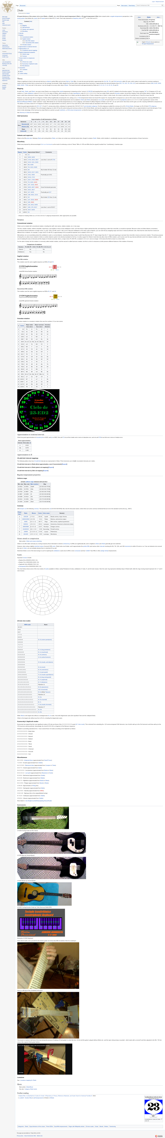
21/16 (155, 83)
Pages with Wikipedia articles (76, 1126)
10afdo (42, 795)
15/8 (152, 83)
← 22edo (139, 17)
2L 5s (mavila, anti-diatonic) (45, 662)
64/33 (33, 209)
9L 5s (39, 692)
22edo (97, 543)
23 (109, 85)
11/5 (131, 83)
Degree (20, 152)
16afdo (41, 798)
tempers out (23, 508)
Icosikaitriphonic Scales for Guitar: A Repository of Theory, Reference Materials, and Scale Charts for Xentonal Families (58, 1095)
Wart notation (34, 484)
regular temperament (116, 16)
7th (110, 81)
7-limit (79, 97)
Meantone (44, 773)
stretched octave (38, 546)
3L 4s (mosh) (41, 667)
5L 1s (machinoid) (43, 652)
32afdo (40, 762)
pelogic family (104, 550)
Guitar (96, 1126)
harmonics (119, 81)
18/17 (36, 159)
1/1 (29, 154)
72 (63, 437)
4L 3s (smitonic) (42, 654)
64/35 (36, 204)
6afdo (39, 767)
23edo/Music (29, 1087)
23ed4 (94, 138)
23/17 (29, 179)
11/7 (134, 83)
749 (100, 437)
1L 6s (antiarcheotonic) (44, 657)
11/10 (29, 162)
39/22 (32, 202)
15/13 (31, 167)
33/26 (33, 174)
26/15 (32, 199)
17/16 (29, 159)
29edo (53, 138)
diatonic (49, 81)
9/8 (29, 164)
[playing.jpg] (48, 965)
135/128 (90, 91)
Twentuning (112, 1126)
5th (107, 81)
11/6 (29, 204)
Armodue (117, 93)
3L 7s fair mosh (80, 724)
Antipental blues (28, 760)
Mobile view (39, 1135)
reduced (23, 131)
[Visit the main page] (7, 7)
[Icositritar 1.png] (44, 894)
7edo (72, 81)
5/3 (121, 83)
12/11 (33, 162)
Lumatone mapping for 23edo (28, 1080)
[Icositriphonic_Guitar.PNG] (43, 817)
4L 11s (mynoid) (42, 699)
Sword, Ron (22, 1095)
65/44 (36, 187)
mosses (25, 557)
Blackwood (20, 101)
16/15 (33, 159)
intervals (102, 546)
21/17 (33, 172)
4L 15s (40, 712)
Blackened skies (29, 765)
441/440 (26, 534)
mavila (61, 91)
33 (113, 85)
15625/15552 (25, 519)
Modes (106, 1126)
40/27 (33, 187)
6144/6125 (26, 529)
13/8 (29, 194)
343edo (52, 1098)
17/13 (33, 177)
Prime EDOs (49, 1126)
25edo (33, 91)
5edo (67, 81)
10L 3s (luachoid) (43, 689)
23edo (149, 17)
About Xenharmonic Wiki (30, 1135)
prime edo (29, 138)
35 (117, 85)
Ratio (25, 513)
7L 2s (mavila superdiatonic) (45, 674)
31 (111, 85)
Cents (25, 152)
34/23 (29, 187)
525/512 (26, 524)
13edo (82, 99)
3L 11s (40, 697)
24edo (103, 543)
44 (55, 291)
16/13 (29, 172)
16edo (26, 91)
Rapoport (26, 101)
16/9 (29, 202)
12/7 (29, 199)
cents (53, 546)
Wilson (30, 101)
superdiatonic (76, 93)
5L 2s (49, 715)
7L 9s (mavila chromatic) (44, 704)
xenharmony (66, 543)
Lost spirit (28, 773)
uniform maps (29, 481)
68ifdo (41, 790)
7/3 (123, 83)
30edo (51, 770)
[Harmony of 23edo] (38, 410)
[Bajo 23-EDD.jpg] (51, 843)
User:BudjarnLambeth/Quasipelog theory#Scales (38, 800)
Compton (47, 765)
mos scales (101, 99)
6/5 (29, 169)
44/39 (31, 164)
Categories (21, 1126)
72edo (54, 765)
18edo (88, 99)
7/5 (128, 83)
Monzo (34, 513)
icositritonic (62, 110)
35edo (22, 715)
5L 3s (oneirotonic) (43, 669)
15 (103, 85)
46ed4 (27, 13)
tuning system (21, 18)
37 (50, 291)
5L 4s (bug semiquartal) (44, 677)
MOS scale (27, 624)
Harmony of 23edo (25, 112)
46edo (66, 85)
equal (43, 18)
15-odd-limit (37, 461)
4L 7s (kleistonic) (42, 682)
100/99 (26, 531)
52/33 (32, 192)
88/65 (36, 179)
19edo (39, 138)
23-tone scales (90, 1126)
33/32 (159, 83)
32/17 (35, 207)
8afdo (42, 788)
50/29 (36, 199)
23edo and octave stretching (34, 541)
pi (51, 437)
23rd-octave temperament (74, 110)
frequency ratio (77, 18)
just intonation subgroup (90, 106)
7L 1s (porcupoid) (43, 672)
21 (107, 85)
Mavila (46, 770)
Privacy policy (20, 1135)
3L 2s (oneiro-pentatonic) (45, 639)
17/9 (32, 207)
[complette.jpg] (48, 1015)
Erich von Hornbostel (46, 144)
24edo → (159, 17)
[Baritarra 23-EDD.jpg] (51, 868)
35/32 (18, 85)
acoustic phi (40, 437)
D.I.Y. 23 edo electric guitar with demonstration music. (34, 1045)
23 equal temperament (148, 43)
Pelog (34, 785)
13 (101, 85)
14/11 (29, 174)
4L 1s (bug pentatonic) (44, 649)
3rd (105, 81)
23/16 (32, 184)
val (50, 508)
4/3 (107, 91)
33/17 (29, 209)
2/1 (29, 212)
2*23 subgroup (152, 106)
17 (105, 85)
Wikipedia (148, 42)
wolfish (88, 550)
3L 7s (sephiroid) (42, 679)
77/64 (26, 85)
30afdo (42, 778)
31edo (51, 773)
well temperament (38, 1098)
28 (48, 262)
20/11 (32, 204)
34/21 (32, 194)
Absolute (24, 124)
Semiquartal (22, 566)
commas (36, 508)
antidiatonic (30, 93)
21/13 (36, 194)
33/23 (36, 184)
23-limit (128, 106)
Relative (24, 126)
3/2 (145, 91)
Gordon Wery (28, 1098)
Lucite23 (21, 1098)
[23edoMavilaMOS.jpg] (42, 595)
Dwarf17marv (48, 760)
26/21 (36, 172)
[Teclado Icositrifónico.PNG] (41, 922)
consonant (77, 550)
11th (115, 81)
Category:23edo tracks (31, 1089)
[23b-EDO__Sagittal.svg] (40, 304)
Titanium (47, 692)
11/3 (126, 83)
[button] (44, 1059)
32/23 (31, 182)
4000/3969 (26, 526)
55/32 (22, 85)
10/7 (29, 184)
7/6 (29, 167)
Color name (46, 513)
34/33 (33, 157)
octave (35, 18)
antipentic (124, 99)
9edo (22, 91)
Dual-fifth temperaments (60, 1126)
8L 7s (39, 702)
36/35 (25, 521)
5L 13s (40, 709)
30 (48, 291)
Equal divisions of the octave (37, 1126)
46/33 (35, 182)
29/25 (35, 167)
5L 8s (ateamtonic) (43, 687)
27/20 (33, 179)
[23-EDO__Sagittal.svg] (40, 275)
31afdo (43, 775)
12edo (25, 548)
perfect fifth (86, 546)
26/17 (33, 189)
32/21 (29, 189)
